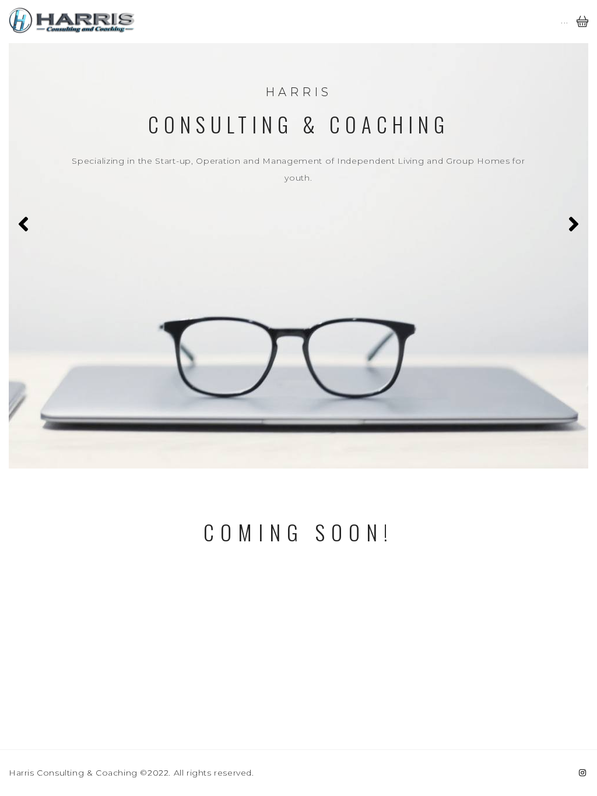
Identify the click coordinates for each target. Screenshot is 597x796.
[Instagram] (582, 773)
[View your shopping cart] (582, 30)
